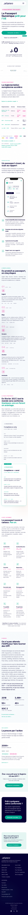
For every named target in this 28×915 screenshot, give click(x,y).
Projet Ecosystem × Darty (7, 889)
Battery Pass (4, 872)
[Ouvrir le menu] (23, 3)
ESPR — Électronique (6, 120)
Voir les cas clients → (7, 716)
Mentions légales (14, 905)
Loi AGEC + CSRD (5, 128)
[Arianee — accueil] (8, 3)
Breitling (11, 43)
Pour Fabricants (18, 870)
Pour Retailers (18, 867)
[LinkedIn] (11, 911)
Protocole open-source (7, 896)
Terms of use (14, 907)
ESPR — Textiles (5, 115)
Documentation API (6, 894)
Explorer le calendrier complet (9, 101)
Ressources (4, 887)
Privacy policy (14, 908)
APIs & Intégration (19, 874)
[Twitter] (14, 911)
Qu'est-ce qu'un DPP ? (15, 143)
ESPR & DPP (4, 867)
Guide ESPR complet (6, 147)
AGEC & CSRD (5, 874)
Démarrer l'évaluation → (14, 845)
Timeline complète (6, 876)
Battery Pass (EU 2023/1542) (5, 111)
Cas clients (4, 885)
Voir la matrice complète (7, 140)
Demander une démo (13, 32)
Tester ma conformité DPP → (11, 37)
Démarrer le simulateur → (14, 785)
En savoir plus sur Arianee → (8, 714)
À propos (4, 882)
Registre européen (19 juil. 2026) (9, 145)
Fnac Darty (16, 43)
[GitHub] (16, 911)
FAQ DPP (4, 892)
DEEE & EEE (4, 870)
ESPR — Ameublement (6, 124)
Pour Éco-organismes (20, 872)
